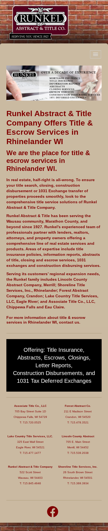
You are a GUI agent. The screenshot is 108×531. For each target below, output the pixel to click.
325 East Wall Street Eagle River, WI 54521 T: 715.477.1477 (30, 444)
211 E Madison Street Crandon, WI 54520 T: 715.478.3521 (78, 414)
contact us (69, 322)
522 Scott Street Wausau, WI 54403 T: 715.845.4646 (30, 475)
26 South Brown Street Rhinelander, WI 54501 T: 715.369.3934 (77, 475)
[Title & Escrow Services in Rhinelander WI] (54, 82)
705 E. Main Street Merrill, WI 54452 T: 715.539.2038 (78, 444)
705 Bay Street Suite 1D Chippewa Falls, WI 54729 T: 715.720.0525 (30, 414)
